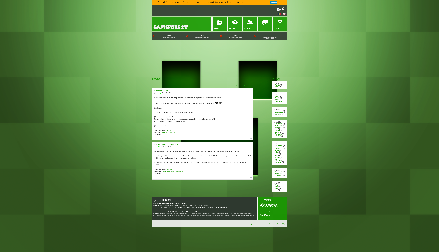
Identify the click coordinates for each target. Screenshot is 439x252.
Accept (273, 3)
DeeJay (159, 93)
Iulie (276, 152)
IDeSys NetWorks (210, 217)
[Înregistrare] (278, 9)
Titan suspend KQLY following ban (166, 144)
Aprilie (277, 85)
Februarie (278, 101)
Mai (276, 129)
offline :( (169, 35)
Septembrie (279, 112)
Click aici (169, 130)
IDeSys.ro (264, 215)
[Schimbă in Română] (279, 14)
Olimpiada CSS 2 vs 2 (161, 91)
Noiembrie (278, 125)
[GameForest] (170, 27)
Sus (251, 138)
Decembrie (278, 111)
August (277, 150)
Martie (277, 87)
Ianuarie (278, 114)
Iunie (276, 96)
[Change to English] (284, 14)
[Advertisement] (180, 10)
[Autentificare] (283, 9)
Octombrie (278, 127)
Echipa (247, 224)
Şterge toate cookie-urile (259, 224)
